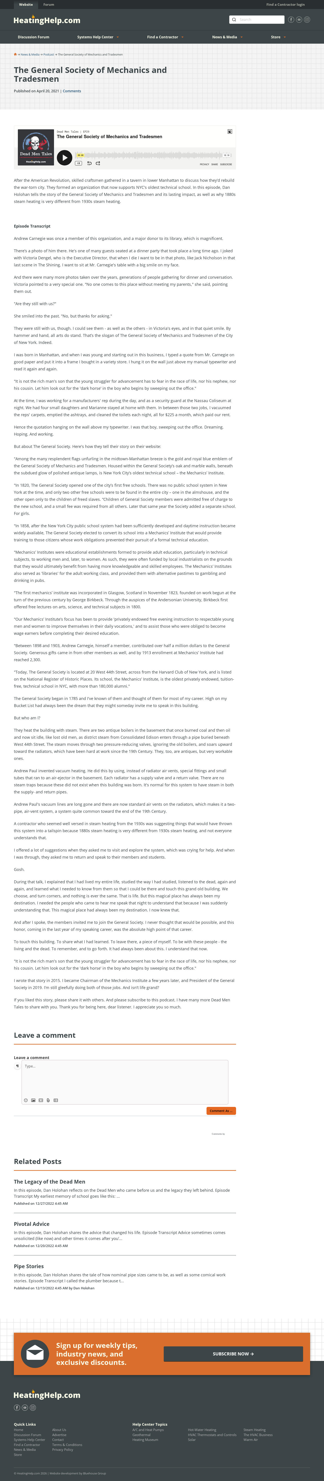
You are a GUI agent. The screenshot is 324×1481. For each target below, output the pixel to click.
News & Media (224, 37)
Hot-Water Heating (202, 1429)
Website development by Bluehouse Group (78, 1473)
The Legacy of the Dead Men (49, 1181)
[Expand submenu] (119, 37)
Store (275, 37)
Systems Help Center (95, 37)
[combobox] (257, 19)
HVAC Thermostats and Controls (212, 1435)
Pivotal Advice (32, 1223)
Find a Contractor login (285, 4)
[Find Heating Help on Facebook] (291, 20)
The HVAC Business (258, 1435)
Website (26, 4)
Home (18, 1429)
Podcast (48, 54)
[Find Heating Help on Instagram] (307, 20)
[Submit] (234, 20)
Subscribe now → (233, 1354)
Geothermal (141, 1435)
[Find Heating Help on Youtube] (299, 20)
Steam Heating (255, 1429)
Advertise (59, 1435)
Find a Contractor (162, 37)
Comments (72, 91)
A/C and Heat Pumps (148, 1429)
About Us (59, 1429)
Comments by (218, 1134)
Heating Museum (145, 1439)
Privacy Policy (62, 1449)
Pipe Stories (29, 1266)
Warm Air (251, 1439)
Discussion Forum (33, 37)
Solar (192, 1439)
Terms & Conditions (67, 1444)
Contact (58, 1439)
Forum (48, 4)
